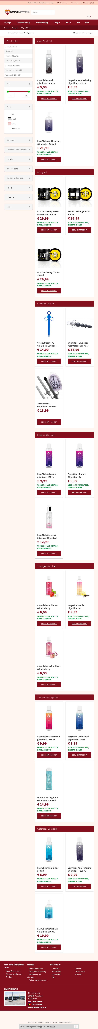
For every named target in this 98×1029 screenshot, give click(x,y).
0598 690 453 (37, 1001)
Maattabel (56, 971)
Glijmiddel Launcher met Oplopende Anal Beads (78, 344)
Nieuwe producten (13, 974)
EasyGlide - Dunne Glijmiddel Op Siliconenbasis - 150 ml (79, 476)
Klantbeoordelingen (65, 1022)
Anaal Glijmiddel (11, 46)
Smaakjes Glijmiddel (12, 65)
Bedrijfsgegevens (13, 971)
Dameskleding (23, 22)
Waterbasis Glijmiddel (13, 75)
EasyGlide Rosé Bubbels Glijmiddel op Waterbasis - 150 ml (48, 668)
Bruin (13, 124)
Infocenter (56, 974)
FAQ (53, 977)
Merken (9, 977)
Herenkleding (42, 22)
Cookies (78, 968)
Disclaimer (47, 1022)
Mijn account (75, 3)
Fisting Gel (9, 51)
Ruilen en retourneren (38, 980)
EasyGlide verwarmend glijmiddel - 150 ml (48, 738)
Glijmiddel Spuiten (12, 56)
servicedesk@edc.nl (37, 1007)
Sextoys (7, 22)
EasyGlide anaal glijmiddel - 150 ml (46, 82)
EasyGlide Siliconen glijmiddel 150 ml (46, 475)
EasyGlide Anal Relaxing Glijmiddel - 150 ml (79, 82)
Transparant (16, 128)
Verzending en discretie (34, 976)
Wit (12, 114)
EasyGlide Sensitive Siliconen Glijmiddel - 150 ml (47, 536)
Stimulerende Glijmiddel (14, 70)
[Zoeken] (53, 12)
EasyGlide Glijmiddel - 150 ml (48, 869)
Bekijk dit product (49, 99)
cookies (52, 1026)
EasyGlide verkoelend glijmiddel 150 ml (78, 738)
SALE (87, 22)
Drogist (57, 22)
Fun (78, 22)
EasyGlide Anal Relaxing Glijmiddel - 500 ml (49, 142)
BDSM (68, 22)
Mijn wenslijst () (88, 3)
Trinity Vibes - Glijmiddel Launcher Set (47, 405)
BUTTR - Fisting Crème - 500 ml (48, 274)
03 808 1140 (37, 1004)
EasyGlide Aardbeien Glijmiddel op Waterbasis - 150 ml (47, 607)
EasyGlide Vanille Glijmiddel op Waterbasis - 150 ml (77, 607)
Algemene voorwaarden (35, 1022)
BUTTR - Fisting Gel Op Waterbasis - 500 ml (48, 213)
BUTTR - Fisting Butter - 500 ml (79, 213)
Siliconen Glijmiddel (12, 61)
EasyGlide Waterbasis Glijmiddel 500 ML (47, 930)
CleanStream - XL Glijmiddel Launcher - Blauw (48, 344)
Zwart (13, 119)
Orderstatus (80, 971)
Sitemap (78, 974)
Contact (55, 968)
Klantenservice (62, 3)
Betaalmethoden (36, 968)
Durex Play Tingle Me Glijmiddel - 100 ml (47, 799)
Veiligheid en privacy (37, 971)
